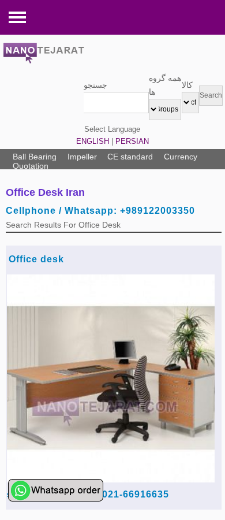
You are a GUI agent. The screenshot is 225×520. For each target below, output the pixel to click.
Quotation (30, 165)
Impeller (82, 156)
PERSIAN (132, 141)
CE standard (130, 156)
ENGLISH (92, 141)
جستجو (95, 85)
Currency (180, 156)
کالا (187, 85)
